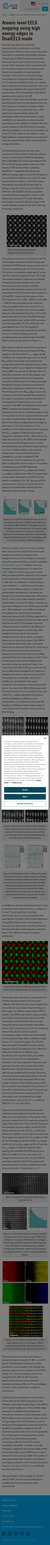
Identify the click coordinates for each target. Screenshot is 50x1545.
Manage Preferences (25, 804)
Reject (25, 797)
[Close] (45, 738)
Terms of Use (16, 782)
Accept (25, 790)
